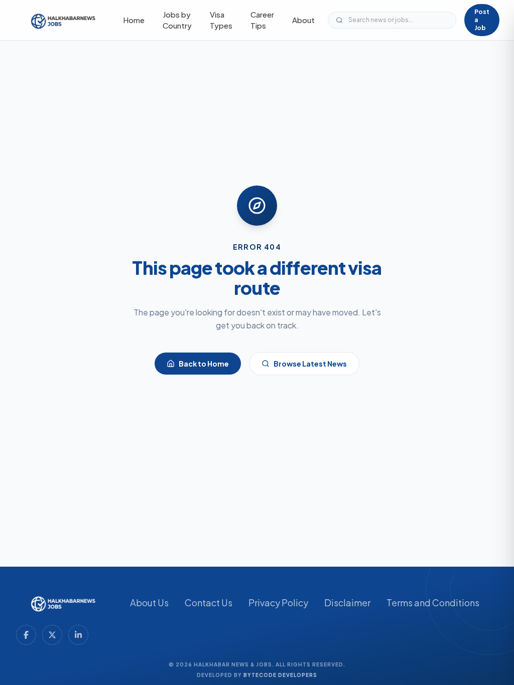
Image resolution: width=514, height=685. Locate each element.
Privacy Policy (278, 602)
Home (134, 20)
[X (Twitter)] (52, 635)
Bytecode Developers (280, 675)
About (303, 20)
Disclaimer (347, 602)
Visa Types (221, 20)
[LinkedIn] (78, 635)
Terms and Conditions (433, 602)
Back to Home (204, 363)
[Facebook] (26, 635)
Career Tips (262, 20)
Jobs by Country (177, 20)
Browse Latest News (310, 363)
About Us (149, 602)
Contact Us (208, 602)
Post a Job (481, 20)
